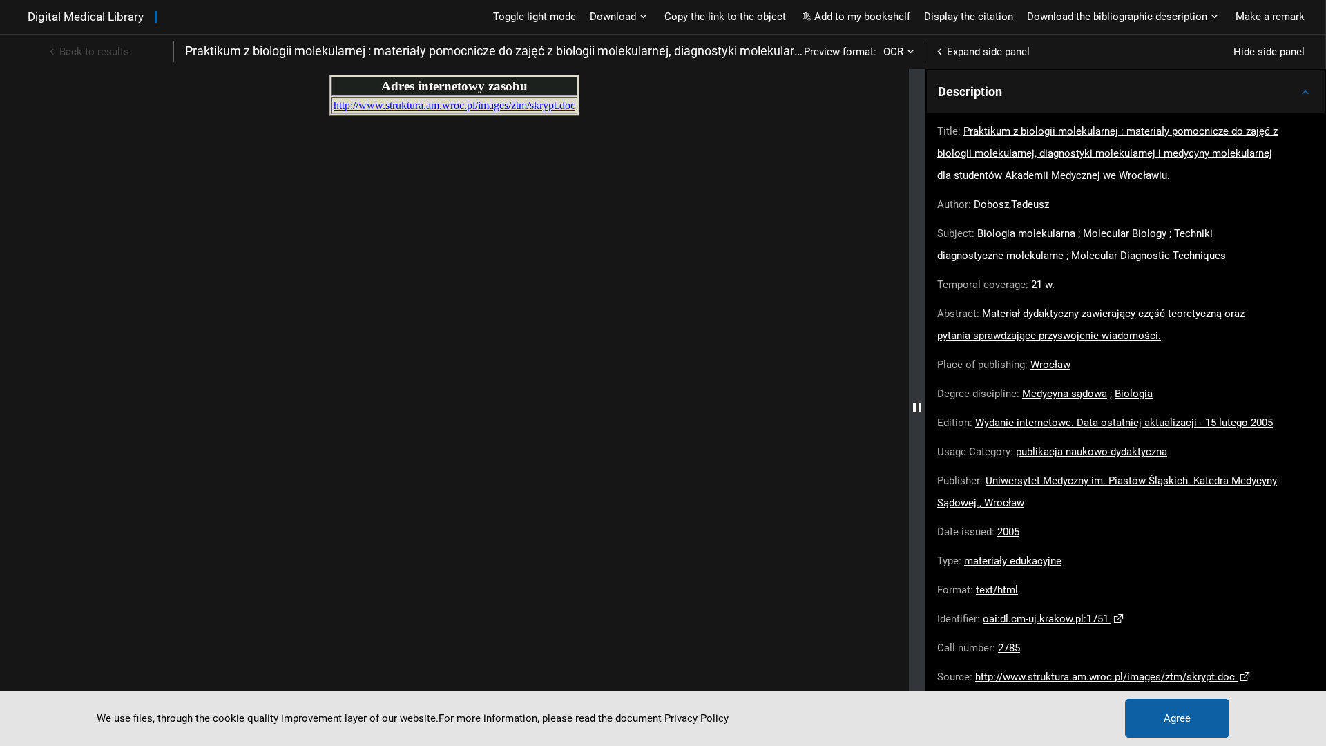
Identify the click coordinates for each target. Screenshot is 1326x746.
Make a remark (1270, 16)
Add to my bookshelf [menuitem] (862, 16)
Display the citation (968, 16)
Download (613, 16)
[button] (1125, 92)
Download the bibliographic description (1117, 16)
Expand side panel (988, 52)
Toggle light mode (534, 16)
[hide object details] (917, 407)
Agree (1177, 718)
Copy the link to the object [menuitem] (725, 16)
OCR (893, 52)
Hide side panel (1269, 52)
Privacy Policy (696, 718)
